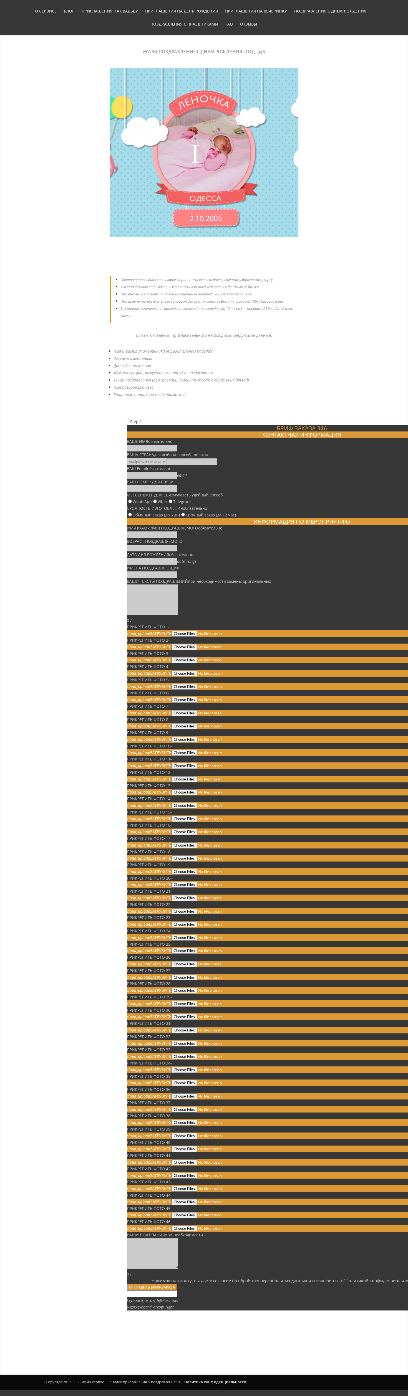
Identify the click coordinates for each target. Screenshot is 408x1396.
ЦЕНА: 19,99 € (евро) (204, 259)
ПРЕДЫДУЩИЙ (136, 1333)
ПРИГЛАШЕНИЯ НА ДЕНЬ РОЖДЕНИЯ (181, 11)
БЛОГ (69, 11)
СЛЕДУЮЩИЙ (273, 1333)
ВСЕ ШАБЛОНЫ (204, 1338)
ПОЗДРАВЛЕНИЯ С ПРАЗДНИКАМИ (184, 24)
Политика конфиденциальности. (215, 1381)
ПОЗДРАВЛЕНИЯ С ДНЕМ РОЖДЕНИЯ (330, 11)
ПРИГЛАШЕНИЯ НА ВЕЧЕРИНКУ (256, 11)
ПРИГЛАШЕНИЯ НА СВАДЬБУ (110, 11)
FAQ (229, 24)
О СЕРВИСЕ (46, 11)
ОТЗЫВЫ (248, 24)
